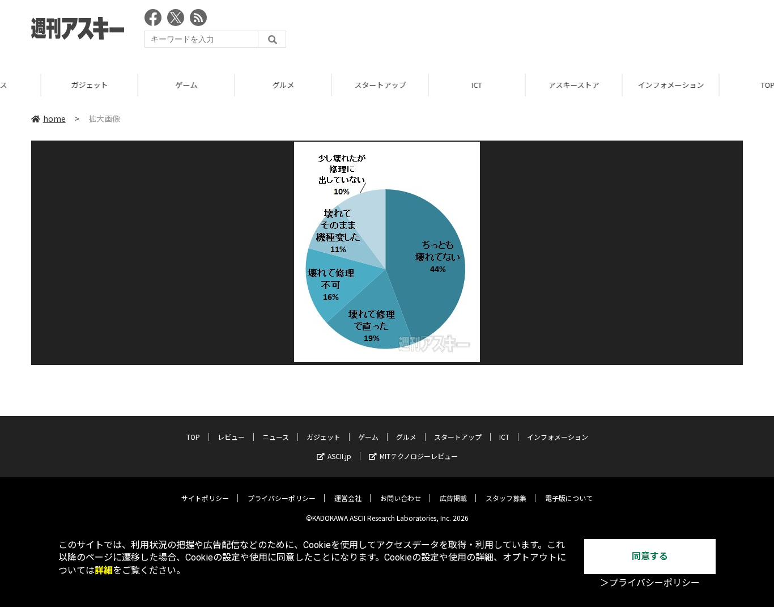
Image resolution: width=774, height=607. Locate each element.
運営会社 (348, 498)
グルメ (245, 84)
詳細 (104, 570)
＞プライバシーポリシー (650, 583)
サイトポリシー (205, 498)
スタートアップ (342, 84)
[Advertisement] (536, 31)
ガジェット (51, 84)
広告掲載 (453, 498)
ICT (439, 84)
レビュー (231, 437)
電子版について (569, 498)
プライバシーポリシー (282, 498)
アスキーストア (536, 84)
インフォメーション (632, 84)
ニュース (275, 437)
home (54, 118)
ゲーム (148, 84)
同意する (650, 556)
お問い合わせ (400, 498)
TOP (193, 437)
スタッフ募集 (506, 498)
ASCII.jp (339, 456)
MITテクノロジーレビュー (419, 456)
